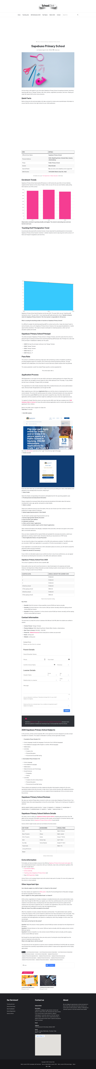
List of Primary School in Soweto (32, 952)
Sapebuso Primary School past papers (29, 957)
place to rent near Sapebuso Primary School (50, 721)
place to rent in (34, 721)
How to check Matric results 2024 (49, 1064)
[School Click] (48, 6)
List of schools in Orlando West (41, 954)
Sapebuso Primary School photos (44, 957)
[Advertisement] (48, 29)
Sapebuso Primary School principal (57, 957)
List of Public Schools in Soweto (28, 954)
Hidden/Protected (34, 632)
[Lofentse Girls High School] (30, 980)
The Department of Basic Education (50, 175)
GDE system (43, 891)
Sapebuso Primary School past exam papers (60, 863)
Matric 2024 (52, 14)
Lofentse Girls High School (28, 987)
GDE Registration (31, 875)
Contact (59, 14)
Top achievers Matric (29, 868)
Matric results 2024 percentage (65, 1064)
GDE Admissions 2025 (35, 14)
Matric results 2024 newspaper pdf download (31, 1064)
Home (19, 14)
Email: (36, 1022)
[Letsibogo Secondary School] (48, 980)
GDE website (29, 451)
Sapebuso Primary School (53, 954)
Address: (37, 1025)
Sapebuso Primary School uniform (45, 816)
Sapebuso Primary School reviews (28, 959)
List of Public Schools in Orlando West (65, 952)
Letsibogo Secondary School (47, 987)
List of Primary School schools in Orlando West (48, 952)
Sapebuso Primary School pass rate (58, 955)
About (74, 1064)
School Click (38, 1005)
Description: (37, 1008)
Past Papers (45, 14)
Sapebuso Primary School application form (30, 955)
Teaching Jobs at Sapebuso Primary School (35, 873)
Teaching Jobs (25, 14)
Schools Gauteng (44, 41)
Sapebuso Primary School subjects (42, 959)
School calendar (28, 870)
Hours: (36, 1029)
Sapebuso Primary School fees (44, 955)
